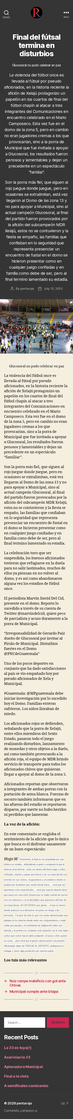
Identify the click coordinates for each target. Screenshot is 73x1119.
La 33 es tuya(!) (17, 1048)
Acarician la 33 (17, 1057)
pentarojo (27, 288)
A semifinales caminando (26, 1086)
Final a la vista (16, 1076)
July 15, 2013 (53, 288)
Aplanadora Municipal (23, 1067)
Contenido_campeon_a (20, 1110)
